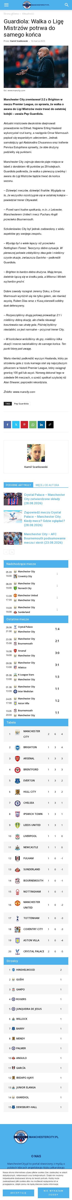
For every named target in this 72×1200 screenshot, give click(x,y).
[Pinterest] (24, 424)
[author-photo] (36, 461)
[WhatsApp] (33, 424)
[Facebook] (7, 424)
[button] (67, 5)
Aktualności (28, 13)
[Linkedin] (41, 424)
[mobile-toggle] (6, 5)
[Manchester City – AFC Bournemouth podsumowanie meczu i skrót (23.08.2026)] (13, 538)
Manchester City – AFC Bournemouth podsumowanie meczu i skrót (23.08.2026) (45, 538)
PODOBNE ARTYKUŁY (18, 485)
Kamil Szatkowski (19, 41)
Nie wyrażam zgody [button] (54, 1193)
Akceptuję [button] (19, 1193)
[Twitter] (16, 424)
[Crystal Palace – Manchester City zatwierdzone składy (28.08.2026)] (13, 499)
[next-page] (12, 552)
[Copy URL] (50, 424)
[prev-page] (6, 552)
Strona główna (11, 13)
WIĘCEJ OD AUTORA (47, 485)
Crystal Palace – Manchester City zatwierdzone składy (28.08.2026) (44, 499)
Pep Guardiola (21, 403)
